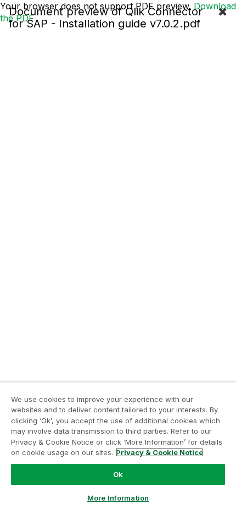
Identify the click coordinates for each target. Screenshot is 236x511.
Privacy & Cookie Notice (159, 452)
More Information (118, 497)
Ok (118, 474)
